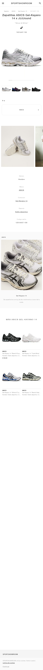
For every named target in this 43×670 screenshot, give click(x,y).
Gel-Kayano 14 (22, 11)
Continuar (6, 666)
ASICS (13, 11)
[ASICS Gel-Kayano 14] (16, 89)
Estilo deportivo (21, 212)
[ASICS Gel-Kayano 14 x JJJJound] (6, 89)
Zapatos (6, 11)
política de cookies (9, 663)
